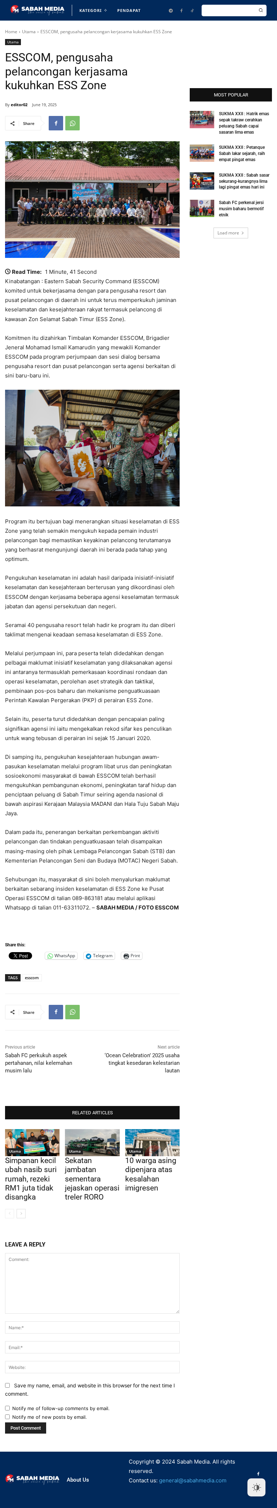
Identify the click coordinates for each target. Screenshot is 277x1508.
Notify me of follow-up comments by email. (61, 1408)
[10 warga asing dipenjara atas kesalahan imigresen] (152, 1143)
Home (11, 32)
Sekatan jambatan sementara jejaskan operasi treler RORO (92, 1178)
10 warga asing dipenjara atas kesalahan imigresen (150, 1174)
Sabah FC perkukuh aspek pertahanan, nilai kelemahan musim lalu (38, 1063)
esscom (32, 977)
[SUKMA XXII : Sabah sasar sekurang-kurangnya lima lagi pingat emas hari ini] (202, 181)
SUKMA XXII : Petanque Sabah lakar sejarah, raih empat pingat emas (242, 153)
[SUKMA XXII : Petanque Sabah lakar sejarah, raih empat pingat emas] (202, 153)
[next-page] (21, 1213)
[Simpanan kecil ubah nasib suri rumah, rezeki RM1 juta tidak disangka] (32, 1143)
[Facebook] (181, 10)
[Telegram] (171, 10)
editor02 (19, 104)
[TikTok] (192, 10)
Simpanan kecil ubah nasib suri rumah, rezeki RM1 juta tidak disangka (31, 1178)
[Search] (261, 10)
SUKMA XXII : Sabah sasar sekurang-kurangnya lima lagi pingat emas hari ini (244, 181)
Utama (29, 32)
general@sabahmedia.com (193, 1480)
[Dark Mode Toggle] (256, 1487)
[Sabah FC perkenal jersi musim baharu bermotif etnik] (202, 208)
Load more (228, 233)
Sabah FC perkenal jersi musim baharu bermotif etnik (241, 208)
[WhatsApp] (72, 123)
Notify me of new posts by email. (49, 1417)
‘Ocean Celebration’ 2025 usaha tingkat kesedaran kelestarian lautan (142, 1063)
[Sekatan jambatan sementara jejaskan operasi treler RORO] (92, 1143)
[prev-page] (9, 1213)
